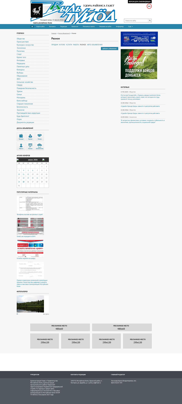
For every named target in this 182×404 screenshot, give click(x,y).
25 (23, 182)
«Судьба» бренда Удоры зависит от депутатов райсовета (140, 106)
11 (23, 174)
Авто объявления (94, 45)
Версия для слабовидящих (140, 1)
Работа (76, 45)
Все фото (46, 314)
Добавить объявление (110, 48)
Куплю (62, 45)
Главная (53, 33)
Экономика (133, 117)
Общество (132, 92)
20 (33, 178)
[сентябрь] (43, 160)
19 (28, 178)
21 (37, 178)
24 (19, 182)
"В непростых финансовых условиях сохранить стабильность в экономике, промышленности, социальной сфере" (143, 121)
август (30, 160)
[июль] (18, 160)
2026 (36, 160)
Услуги (69, 45)
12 (28, 174)
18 (23, 178)
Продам (54, 45)
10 (19, 174)
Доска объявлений (64, 33)
